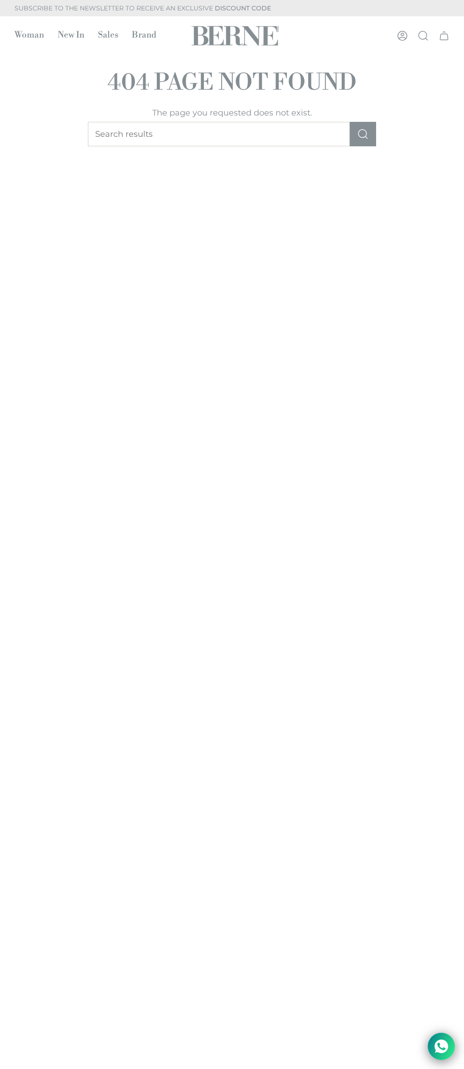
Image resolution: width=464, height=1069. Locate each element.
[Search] (363, 134)
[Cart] (444, 35)
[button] (29, 35)
